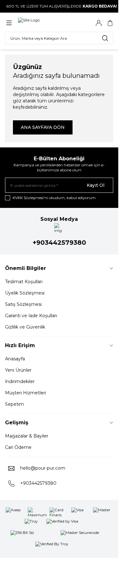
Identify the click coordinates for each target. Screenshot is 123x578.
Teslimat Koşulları (24, 281)
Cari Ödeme (18, 447)
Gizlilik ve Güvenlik (25, 327)
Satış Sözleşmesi (23, 304)
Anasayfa (15, 359)
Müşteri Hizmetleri (25, 393)
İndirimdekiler (20, 381)
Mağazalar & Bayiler (26, 436)
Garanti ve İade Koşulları (31, 315)
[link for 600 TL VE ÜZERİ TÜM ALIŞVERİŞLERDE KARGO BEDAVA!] (59, 6)
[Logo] (48, 23)
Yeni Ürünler (18, 370)
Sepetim (14, 404)
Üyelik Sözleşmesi (24, 293)
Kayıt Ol (95, 185)
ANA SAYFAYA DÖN (43, 127)
